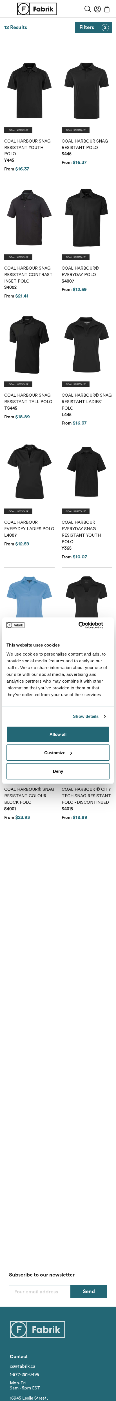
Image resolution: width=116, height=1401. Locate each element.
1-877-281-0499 (24, 1375)
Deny (58, 771)
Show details (86, 716)
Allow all (58, 734)
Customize (54, 752)
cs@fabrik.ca (22, 1366)
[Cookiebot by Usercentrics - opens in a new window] (85, 625)
